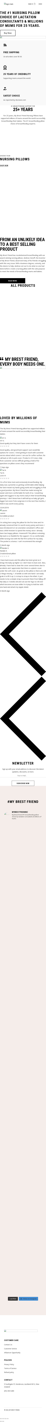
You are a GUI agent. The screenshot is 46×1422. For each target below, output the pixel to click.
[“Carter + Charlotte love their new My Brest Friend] (23, 1069)
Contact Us (8, 1345)
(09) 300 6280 (9, 1391)
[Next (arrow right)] (3, 1421)
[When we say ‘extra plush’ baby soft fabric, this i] (23, 966)
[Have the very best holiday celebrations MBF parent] (23, 1287)
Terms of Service (10, 1368)
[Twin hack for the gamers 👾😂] (23, 1276)
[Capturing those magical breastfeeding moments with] (23, 1114)
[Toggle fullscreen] (3, 1418)
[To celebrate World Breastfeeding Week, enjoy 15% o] (23, 838)
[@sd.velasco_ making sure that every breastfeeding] (23, 1088)
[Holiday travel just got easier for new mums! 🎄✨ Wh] (23, 1259)
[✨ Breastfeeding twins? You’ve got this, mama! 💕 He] (23, 1188)
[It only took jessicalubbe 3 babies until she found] (23, 890)
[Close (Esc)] (7, 1418)
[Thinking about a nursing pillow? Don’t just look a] (23, 868)
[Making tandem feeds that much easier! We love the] (23, 1240)
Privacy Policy (9, 1364)
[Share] (5, 1418)
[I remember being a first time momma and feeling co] (23, 1017)
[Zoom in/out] (1, 1418)
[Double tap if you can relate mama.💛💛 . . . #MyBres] (23, 991)
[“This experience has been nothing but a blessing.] (23, 1143)
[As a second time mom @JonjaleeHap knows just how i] (23, 1227)
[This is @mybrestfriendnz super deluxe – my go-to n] (23, 916)
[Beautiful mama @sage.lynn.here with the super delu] (23, 1055)
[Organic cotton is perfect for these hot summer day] (23, 1043)
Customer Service (10, 1349)
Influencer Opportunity (12, 1353)
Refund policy (9, 1372)
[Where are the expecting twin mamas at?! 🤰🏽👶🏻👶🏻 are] (23, 939)
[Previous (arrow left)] (1, 1421)
